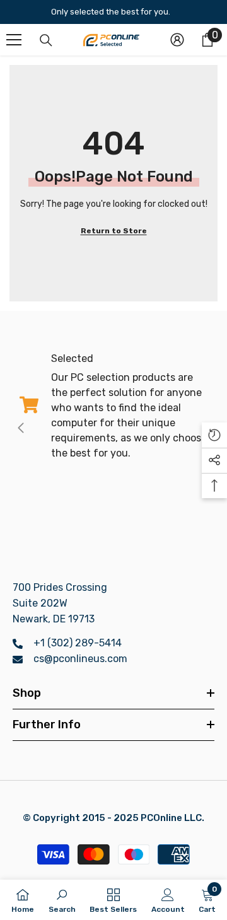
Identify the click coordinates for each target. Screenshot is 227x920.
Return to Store (114, 230)
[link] (113, 406)
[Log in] (177, 40)
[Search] (46, 40)
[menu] (13, 39)
